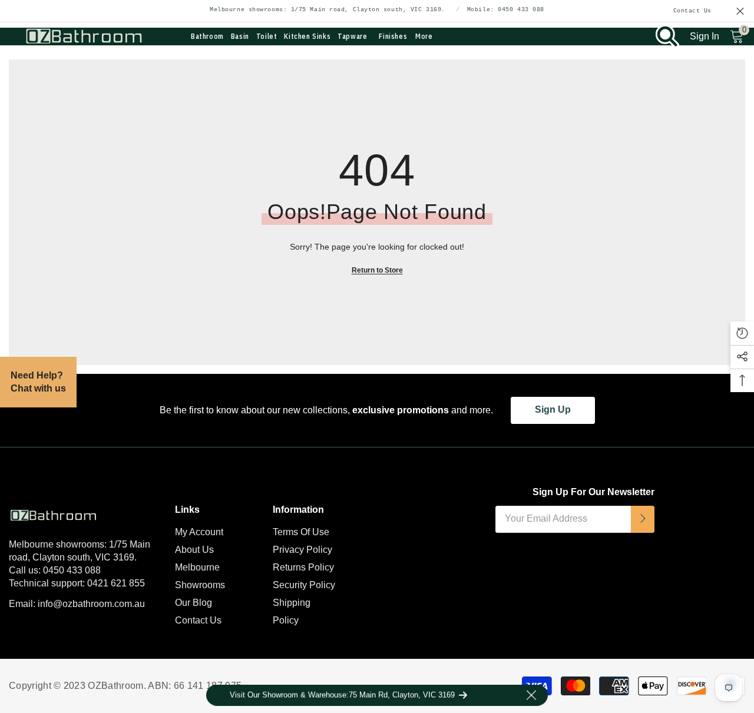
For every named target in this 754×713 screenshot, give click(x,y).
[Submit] (642, 519)
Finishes (393, 36)
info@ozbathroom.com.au (91, 604)
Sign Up (553, 409)
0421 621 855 (116, 583)
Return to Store (377, 270)
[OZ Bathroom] (83, 513)
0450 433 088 (72, 570)
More (423, 36)
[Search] (667, 36)
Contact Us (692, 11)
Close (740, 11)
